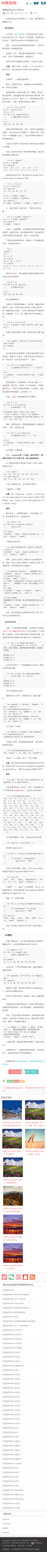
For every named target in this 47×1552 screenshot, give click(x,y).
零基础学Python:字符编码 (12, 1348)
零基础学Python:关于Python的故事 (16, 1294)
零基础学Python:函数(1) (12, 1441)
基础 (16, 1081)
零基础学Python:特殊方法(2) (13, 1499)
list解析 (5, 1528)
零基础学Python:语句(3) (12, 1405)
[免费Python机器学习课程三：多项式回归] (13, 1253)
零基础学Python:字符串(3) (12, 1339)
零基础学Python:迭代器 (11, 1503)
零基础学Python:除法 (10, 1316)
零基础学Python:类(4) (11, 1481)
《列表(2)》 (21, 34)
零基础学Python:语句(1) (12, 1396)
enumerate (7, 1523)
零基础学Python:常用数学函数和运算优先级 (19, 1321)
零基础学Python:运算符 (11, 1392)
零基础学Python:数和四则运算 (14, 1312)
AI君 (7, 13)
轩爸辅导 (30, 1549)
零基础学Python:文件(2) (12, 1423)
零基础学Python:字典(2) (12, 1379)
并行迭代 (6, 1519)
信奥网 (37, 1549)
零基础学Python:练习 (10, 1432)
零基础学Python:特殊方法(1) (13, 1494)
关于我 (29, 1545)
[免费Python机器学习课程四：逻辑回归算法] (13, 1224)
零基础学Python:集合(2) (12, 1388)
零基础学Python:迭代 (10, 1428)
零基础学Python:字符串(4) (12, 1343)
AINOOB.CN (25, 1540)
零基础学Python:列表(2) (12, 1356)
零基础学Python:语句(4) (13, 9)
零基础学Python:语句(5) (35, 1087)
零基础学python (8, 1290)
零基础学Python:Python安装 (13, 1303)
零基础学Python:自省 (10, 1436)
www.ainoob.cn (23, 1061)
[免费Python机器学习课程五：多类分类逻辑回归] (13, 1195)
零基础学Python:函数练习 (12, 1459)
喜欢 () (17, 1071)
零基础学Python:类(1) (11, 1468)
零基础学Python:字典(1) (12, 1374)
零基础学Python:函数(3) (12, 1450)
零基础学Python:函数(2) (12, 1445)
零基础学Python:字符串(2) (12, 1334)
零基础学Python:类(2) (11, 1472)
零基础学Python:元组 (10, 1370)
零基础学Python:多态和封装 (13, 1490)
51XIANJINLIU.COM (19, 1549)
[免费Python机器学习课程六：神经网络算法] (13, 1167)
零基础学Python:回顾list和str (13, 1365)
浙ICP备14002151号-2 (20, 1543)
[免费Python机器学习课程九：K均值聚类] (12, 1138)
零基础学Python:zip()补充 (12, 1463)
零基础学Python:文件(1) (12, 1419)
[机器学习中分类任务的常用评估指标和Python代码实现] (12, 1110)
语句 (22, 1081)
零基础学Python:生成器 (11, 1508)
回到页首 (6, 1532)
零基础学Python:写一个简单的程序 (16, 1325)
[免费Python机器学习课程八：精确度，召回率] (35, 1138)
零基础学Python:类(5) (11, 1485)
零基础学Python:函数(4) (12, 1454)
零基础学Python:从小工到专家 (14, 1299)
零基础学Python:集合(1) (12, 1383)
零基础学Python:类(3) (11, 1476)
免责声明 (21, 1545)
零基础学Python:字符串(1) (12, 1330)
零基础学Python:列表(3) (12, 1361)
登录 (31, 3)
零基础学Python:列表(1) (12, 1352)
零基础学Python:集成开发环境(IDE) (16, 1308)
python (10, 1081)
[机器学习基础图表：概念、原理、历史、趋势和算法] (35, 1110)
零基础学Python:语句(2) (12, 1089)
